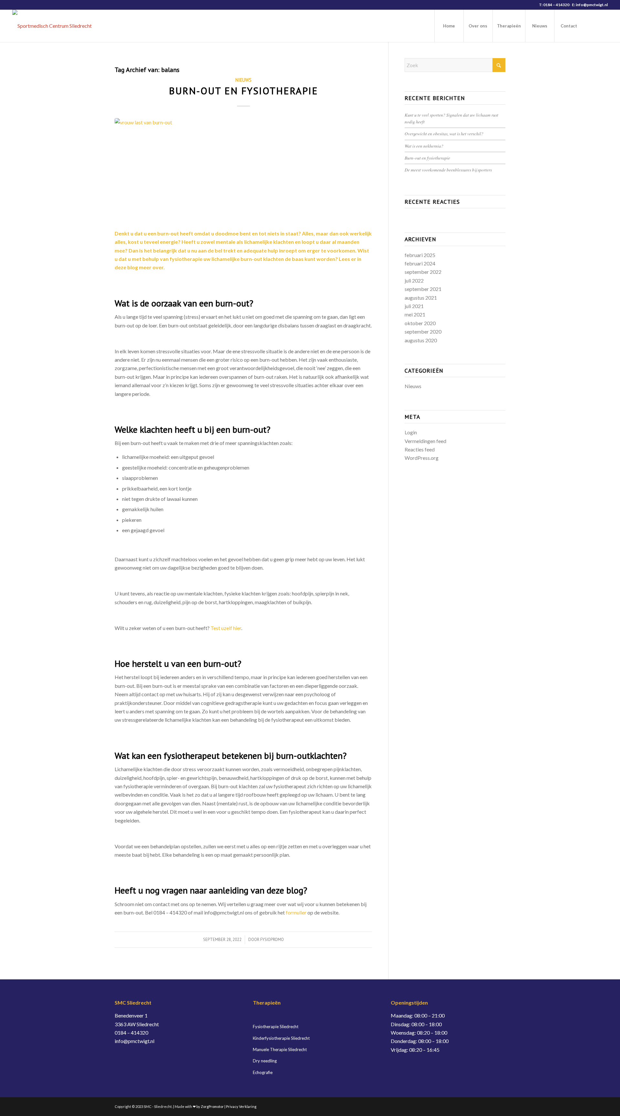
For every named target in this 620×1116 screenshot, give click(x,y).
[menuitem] (448, 26)
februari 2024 (420, 263)
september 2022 (423, 272)
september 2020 (423, 331)
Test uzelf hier (226, 628)
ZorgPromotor (212, 1106)
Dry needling (265, 1060)
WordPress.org (422, 458)
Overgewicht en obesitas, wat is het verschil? (444, 133)
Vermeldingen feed (425, 441)
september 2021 (423, 289)
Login (411, 432)
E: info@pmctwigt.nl (590, 4)
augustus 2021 (421, 297)
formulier (296, 912)
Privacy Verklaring (241, 1106)
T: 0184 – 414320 (554, 4)
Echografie (263, 1072)
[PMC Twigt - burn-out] (243, 170)
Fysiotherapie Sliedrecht (275, 1026)
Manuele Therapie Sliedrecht (280, 1049)
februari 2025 (420, 255)
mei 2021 (415, 314)
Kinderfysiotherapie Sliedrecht (281, 1038)
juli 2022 (414, 280)
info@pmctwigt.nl (134, 1041)
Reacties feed (420, 449)
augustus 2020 (421, 340)
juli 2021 (414, 306)
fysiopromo (272, 939)
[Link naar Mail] (603, 25)
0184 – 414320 (131, 1032)
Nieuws (243, 80)
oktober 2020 (420, 323)
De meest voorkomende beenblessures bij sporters (448, 170)
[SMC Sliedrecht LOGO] (52, 26)
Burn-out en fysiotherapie (243, 90)
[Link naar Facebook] (593, 25)
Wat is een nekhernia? (424, 146)
